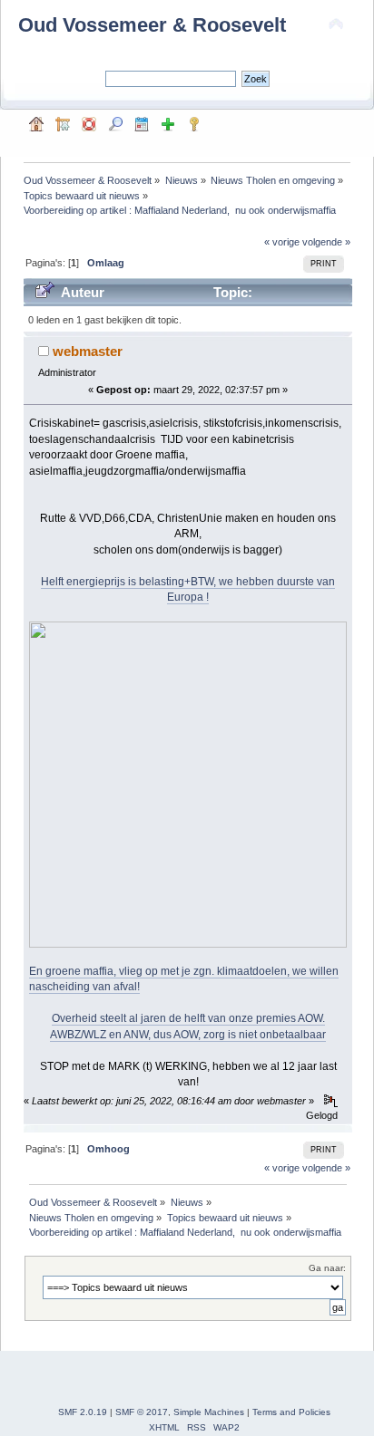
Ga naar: (327, 1268)
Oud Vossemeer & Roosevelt (152, 25)
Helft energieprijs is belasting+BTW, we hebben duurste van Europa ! (188, 589)
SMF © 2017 (141, 1412)
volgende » (326, 241)
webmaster (88, 351)
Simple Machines (208, 1412)
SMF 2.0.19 (82, 1412)
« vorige (282, 241)
